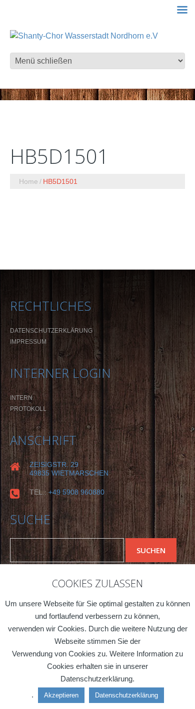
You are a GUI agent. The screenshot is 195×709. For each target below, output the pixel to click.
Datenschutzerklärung (51, 330)
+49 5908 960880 (76, 492)
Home (28, 181)
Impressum (28, 341)
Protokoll (28, 408)
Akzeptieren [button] (61, 695)
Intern (21, 397)
